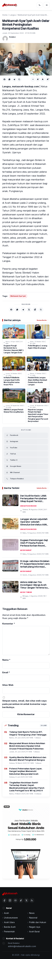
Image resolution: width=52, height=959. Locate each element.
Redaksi (12, 37)
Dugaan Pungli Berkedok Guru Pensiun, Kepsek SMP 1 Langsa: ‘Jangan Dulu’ (14, 349)
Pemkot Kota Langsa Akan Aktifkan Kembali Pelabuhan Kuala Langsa (37, 381)
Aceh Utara (9, 922)
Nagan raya (34, 927)
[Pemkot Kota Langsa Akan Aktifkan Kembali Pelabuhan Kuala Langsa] (38, 364)
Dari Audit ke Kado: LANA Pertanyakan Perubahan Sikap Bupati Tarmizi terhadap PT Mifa (33, 500)
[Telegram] (14, 79)
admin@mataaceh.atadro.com (22, 946)
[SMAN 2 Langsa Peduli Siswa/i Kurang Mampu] (13, 395)
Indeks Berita (42, 488)
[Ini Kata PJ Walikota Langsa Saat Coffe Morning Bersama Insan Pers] (13, 364)
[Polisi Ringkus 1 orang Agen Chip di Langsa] (38, 331)
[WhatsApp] (9, 79)
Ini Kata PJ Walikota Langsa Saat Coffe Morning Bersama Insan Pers (12, 381)
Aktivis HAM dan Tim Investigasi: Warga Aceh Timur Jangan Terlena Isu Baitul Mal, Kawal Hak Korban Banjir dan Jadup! (34, 588)
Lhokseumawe (11, 917)
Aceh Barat (26, 550)
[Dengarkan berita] (33, 79)
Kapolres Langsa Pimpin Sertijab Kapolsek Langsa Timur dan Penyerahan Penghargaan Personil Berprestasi (38, 415)
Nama (6, 659)
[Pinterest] (35, 309)
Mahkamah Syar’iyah (18, 296)
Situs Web (7, 685)
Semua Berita (42, 320)
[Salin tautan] (19, 79)
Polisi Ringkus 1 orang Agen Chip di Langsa (37, 347)
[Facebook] (4, 79)
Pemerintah (9, 931)
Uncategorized (28, 506)
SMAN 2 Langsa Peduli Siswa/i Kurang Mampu (14, 410)
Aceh (6, 913)
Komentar (8, 623)
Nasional (33, 917)
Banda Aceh (10, 927)
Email (6, 672)
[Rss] (32, 900)
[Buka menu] (47, 5)
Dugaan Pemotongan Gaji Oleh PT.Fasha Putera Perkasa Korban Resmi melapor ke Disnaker (34, 544)
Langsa (13, 15)
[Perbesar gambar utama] (26, 59)
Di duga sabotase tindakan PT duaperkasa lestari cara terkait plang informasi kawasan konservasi (35, 565)
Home (5, 15)
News (32, 913)
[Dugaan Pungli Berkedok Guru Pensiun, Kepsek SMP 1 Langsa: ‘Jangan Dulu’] (13, 331)
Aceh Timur (26, 592)
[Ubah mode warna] (39, 5)
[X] (29, 309)
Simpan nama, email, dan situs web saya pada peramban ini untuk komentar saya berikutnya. (24, 704)
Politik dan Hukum (37, 922)
